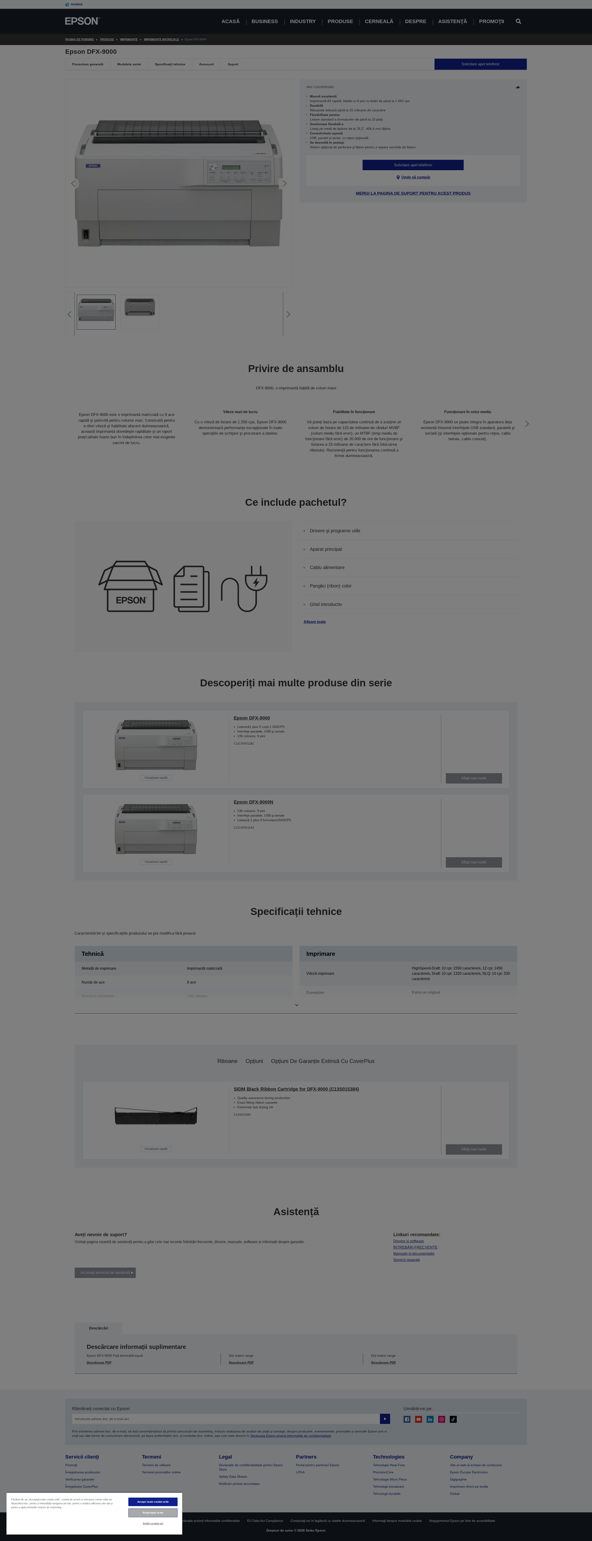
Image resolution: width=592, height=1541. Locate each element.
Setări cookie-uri (153, 1523)
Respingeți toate (153, 1512)
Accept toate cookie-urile (153, 1501)
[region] (94, 1513)
